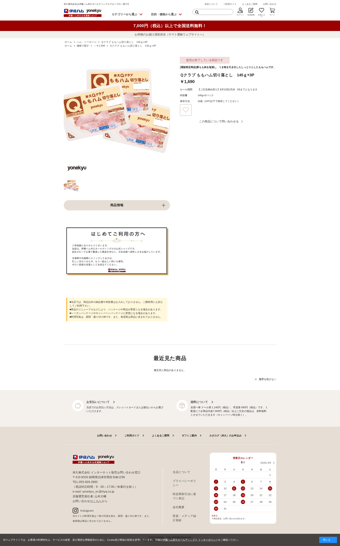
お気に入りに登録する (186, 110)
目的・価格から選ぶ (164, 14)
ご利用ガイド (229, 4)
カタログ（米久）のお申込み (225, 435)
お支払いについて (98, 401)
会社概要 (178, 507)
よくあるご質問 (249, 4)
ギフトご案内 (189, 435)
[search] (197, 12)
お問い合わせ (269, 4)
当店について (211, 4)
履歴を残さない (267, 379)
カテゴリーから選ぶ (124, 14)
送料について (199, 401)
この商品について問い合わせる (219, 121)
